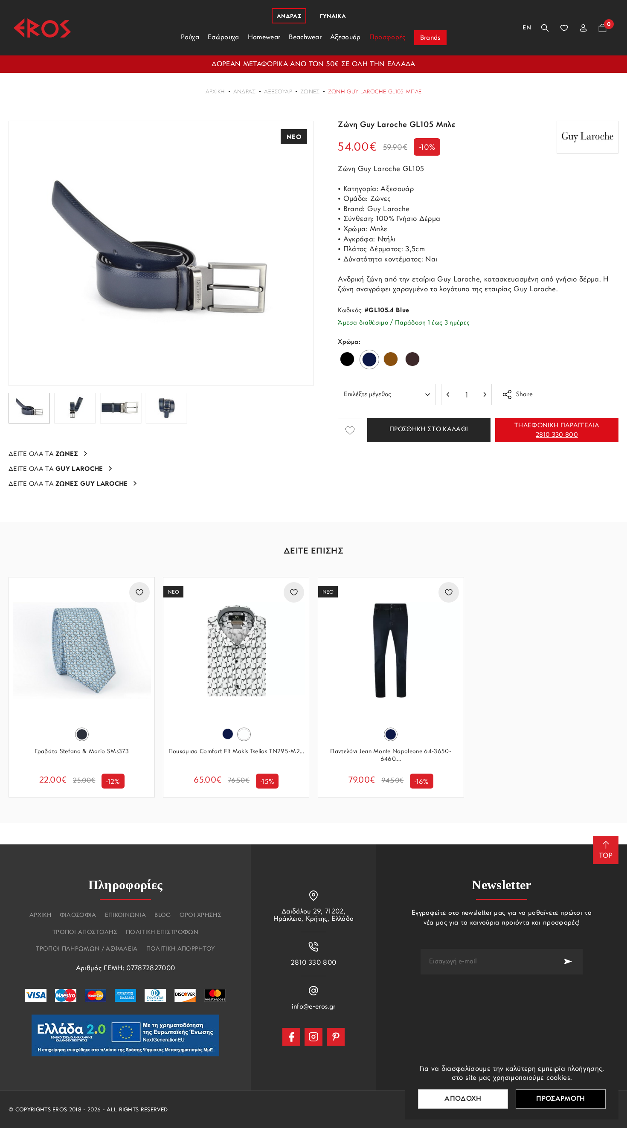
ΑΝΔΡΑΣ (244, 92)
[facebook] (291, 1037)
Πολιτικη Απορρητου (180, 949)
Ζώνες (310, 92)
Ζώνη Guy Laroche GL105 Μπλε (375, 92)
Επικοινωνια (125, 916)
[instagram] (313, 1037)
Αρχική (215, 92)
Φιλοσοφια (78, 916)
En (526, 28)
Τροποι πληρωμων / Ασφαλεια (86, 949)
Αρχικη (40, 916)
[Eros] (42, 28)
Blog (162, 916)
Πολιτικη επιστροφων (162, 933)
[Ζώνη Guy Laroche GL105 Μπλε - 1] (161, 253)
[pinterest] (336, 1037)
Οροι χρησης (201, 916)
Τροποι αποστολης (84, 933)
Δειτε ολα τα (43, 454)
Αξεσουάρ (278, 92)
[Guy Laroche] (587, 137)
